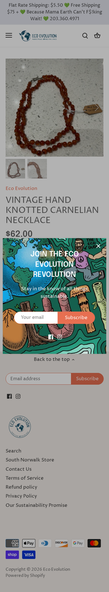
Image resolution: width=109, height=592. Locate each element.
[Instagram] (59, 336)
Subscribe (76, 317)
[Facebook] (50, 336)
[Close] (98, 246)
